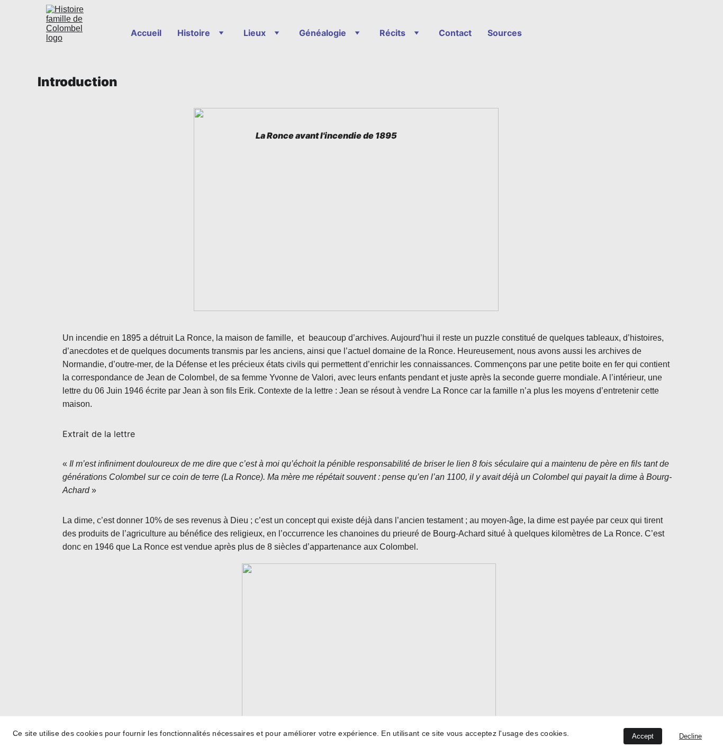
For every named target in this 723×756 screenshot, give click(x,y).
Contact (455, 33)
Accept (643, 736)
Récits (392, 33)
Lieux (254, 33)
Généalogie (322, 33)
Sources (504, 33)
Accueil (146, 33)
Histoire (193, 33)
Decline (690, 736)
